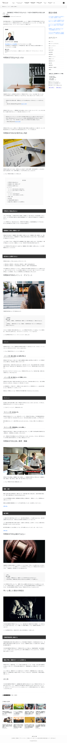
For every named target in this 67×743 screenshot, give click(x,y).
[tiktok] (34, 736)
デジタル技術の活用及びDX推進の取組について (42, 738)
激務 (12, 695)
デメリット (10, 192)
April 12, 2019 (24, 103)
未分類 (51, 63)
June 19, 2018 (17, 121)
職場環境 (15, 695)
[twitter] (32, 736)
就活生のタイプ (52, 60)
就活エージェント (53, 56)
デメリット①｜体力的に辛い (15, 193)
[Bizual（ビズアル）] (5, 2)
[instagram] (33, 736)
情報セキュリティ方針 (30, 738)
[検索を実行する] (63, 3)
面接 (50, 69)
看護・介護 (10, 196)
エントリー (51, 41)
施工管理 (10, 198)
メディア (51, 47)
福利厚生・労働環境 (6, 16)
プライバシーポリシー (23, 738)
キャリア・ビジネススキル (54, 43)
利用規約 (17, 738)
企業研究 (51, 52)
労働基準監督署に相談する (13, 200)
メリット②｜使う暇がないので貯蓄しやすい (17, 190)
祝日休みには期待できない (13, 185)
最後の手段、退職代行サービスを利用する (16, 201)
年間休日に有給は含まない (13, 182)
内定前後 (51, 54)
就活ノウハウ (52, 58)
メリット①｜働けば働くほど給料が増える (17, 189)
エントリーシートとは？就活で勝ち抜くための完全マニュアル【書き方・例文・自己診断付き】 (56, 25)
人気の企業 (51, 50)
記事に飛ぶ (5, 506)
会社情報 (13, 738)
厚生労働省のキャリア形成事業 (11, 44)
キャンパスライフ (53, 45)
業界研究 (51, 65)
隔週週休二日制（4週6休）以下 (14, 184)
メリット (10, 187)
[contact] (36, 736)
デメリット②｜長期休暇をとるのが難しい (17, 194)
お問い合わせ (53, 738)
